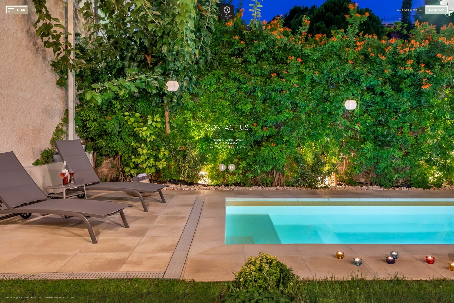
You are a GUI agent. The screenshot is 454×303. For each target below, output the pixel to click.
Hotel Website (51, 298)
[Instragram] (231, 169)
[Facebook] (222, 169)
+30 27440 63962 (230, 143)
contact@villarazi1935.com (231, 147)
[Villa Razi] (227, 18)
